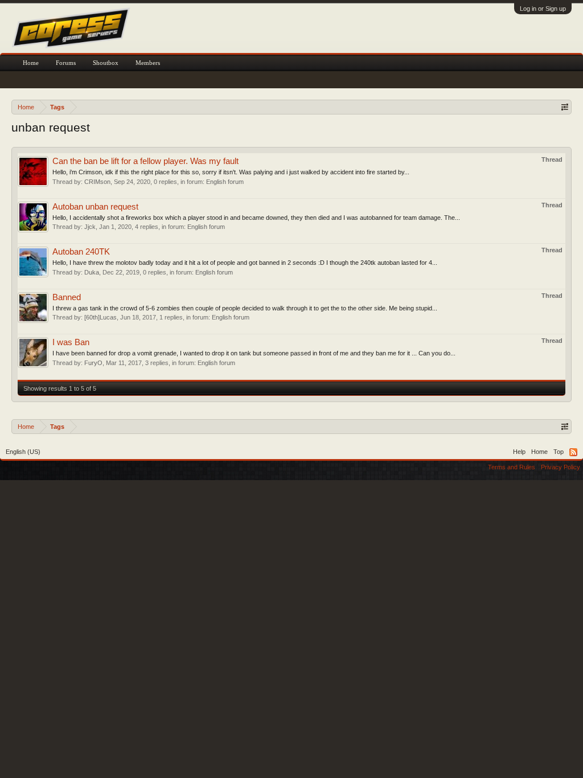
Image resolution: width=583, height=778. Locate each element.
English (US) (23, 451)
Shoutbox (105, 62)
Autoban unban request (95, 206)
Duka (91, 272)
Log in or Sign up (543, 8)
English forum (225, 181)
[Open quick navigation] (564, 106)
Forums (66, 62)
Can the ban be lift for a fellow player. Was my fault (145, 161)
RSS (573, 452)
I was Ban (70, 342)
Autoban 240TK (81, 251)
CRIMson (97, 181)
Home (31, 62)
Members (148, 62)
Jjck (90, 226)
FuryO (93, 362)
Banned (66, 297)
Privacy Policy (560, 467)
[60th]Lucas (100, 317)
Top (558, 451)
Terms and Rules (511, 467)
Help (519, 451)
